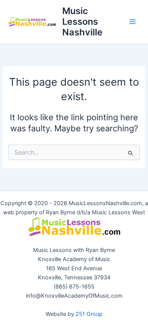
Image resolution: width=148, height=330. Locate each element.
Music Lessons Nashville (82, 21)
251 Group (89, 314)
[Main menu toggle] (132, 22)
